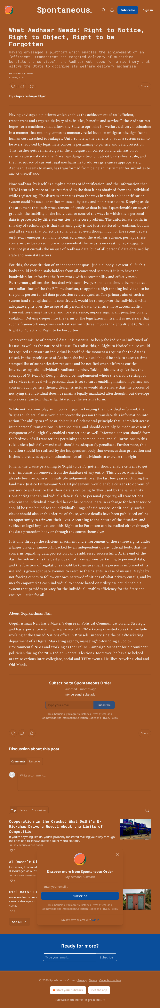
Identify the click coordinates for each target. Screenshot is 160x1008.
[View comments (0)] (22, 86)
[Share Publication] (112, 10)
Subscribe (128, 10)
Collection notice (110, 980)
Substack (61, 1000)
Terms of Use (98, 905)
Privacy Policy (109, 908)
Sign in (148, 10)
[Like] (13, 86)
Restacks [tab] (34, 761)
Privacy (82, 980)
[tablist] (26, 761)
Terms (93, 980)
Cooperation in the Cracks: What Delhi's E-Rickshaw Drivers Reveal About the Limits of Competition (56, 826)
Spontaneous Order (21, 73)
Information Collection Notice (79, 908)
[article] (80, 835)
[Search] (103, 10)
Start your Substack (69, 990)
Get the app (99, 990)
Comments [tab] (18, 761)
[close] (117, 854)
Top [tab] (13, 810)
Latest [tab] (24, 810)
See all (17, 922)
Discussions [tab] (39, 810)
